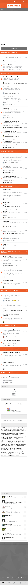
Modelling (7, 198)
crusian (2, 431)
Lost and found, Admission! (10, 93)
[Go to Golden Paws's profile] (3, 529)
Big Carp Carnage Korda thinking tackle (13, 233)
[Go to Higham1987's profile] (3, 217)
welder (18, 430)
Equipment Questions (9, 336)
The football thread (9, 217)
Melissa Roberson (5, 442)
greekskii (9, 430)
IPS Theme (3, 577)
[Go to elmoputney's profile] (3, 69)
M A (9, 451)
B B (23, 453)
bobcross (13, 429)
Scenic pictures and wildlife (9, 176)
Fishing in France (7, 256)
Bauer (5, 437)
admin (2, 430)
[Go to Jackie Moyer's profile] (8, 409)
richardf (18, 436)
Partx (16, 442)
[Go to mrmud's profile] (3, 322)
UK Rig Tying (6, 108)
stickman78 (14, 430)
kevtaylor (24, 427)
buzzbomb (19, 431)
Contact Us (20, 577)
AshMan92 (7, 438)
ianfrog (2, 434)
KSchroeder (9, 452)
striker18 (8, 444)
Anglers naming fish (9, 524)
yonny (2, 429)
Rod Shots (7, 182)
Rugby (8, 437)
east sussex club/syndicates (11, 136)
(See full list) (4, 416)
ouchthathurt (19, 427)
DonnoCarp (3, 441)
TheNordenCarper (18, 451)
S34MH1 (18, 433)
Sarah (25, 446)
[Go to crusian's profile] (3, 520)
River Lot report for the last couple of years (14, 276)
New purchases (8, 515)
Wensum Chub (8, 382)
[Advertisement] (14, 28)
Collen (8, 436)
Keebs (22, 445)
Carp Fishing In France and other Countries (10, 252)
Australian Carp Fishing (8, 325)
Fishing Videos (6, 202)
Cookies (25, 577)
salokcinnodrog (9, 427)
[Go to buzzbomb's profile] (3, 337)
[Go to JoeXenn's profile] (3, 310)
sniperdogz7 (3, 452)
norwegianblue (4, 453)
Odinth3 (18, 446)
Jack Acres (17, 440)
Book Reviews (6, 221)
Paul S (5, 430)
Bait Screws (7, 117)
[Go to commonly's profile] (3, 147)
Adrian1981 (8, 449)
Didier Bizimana (15, 455)
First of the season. (9, 368)
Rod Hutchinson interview (10, 206)
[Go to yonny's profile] (3, 182)
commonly (7, 431)
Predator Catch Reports (8, 362)
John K (14, 446)
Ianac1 (15, 445)
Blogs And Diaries (7, 166)
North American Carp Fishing (9, 294)
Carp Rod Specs (8, 345)
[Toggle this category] (26, 52)
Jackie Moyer (14, 410)
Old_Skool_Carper (5, 448)
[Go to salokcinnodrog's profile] (3, 199)
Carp (4, 154)
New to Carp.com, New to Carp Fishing (12, 76)
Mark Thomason (21, 437)
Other (2, 437)
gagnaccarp (10, 446)
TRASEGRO (3, 449)
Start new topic (14, 48)
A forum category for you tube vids (12, 69)
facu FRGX (16, 438)
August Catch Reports (9, 162)
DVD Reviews (6, 229)
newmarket (22, 440)
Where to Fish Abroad (8, 280)
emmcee (16, 453)
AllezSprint (3, 444)
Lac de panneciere (9, 265)
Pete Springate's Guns (16, 434)
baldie (22, 446)
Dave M (12, 438)
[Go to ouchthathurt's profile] (3, 136)
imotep (23, 444)
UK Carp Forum (5, 73)
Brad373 (22, 452)
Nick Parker (14, 437)
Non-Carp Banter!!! (6, 186)
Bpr (11, 437)
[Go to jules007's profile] (3, 382)
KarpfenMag (12, 442)
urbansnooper (4, 446)
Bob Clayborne (11, 453)
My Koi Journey (8, 172)
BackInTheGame (13, 431)
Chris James (22, 436)
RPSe (19, 442)
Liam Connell (15, 452)
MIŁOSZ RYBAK (4, 451)
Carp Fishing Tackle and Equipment (11, 121)
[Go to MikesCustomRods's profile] (3, 345)
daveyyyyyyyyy (8, 455)
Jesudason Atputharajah (6, 433)
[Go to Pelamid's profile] (3, 277)
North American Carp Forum (9, 290)
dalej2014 (3, 427)
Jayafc (14, 436)
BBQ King (19, 445)
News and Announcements (9, 52)
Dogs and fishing (8, 240)
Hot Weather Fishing (9, 537)
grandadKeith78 (8, 434)
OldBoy (12, 440)
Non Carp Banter (7, 189)
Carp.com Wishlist (7, 64)
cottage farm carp (5, 445)
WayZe (20, 453)
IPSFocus (9, 577)
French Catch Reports (8, 269)
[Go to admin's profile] (3, 61)
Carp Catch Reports (7, 151)
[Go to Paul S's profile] (3, 265)
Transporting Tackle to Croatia (11, 286)
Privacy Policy (14, 577)
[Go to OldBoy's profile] (3, 206)
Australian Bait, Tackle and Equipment (11, 340)
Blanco (20, 444)
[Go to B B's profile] (3, 516)
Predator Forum (5, 349)
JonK (19, 452)
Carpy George (14, 449)
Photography (6, 244)
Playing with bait (8, 104)
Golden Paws (21, 429)
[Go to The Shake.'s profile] (3, 359)
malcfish (22, 442)
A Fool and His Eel (8, 226)
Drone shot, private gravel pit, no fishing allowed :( (15, 247)
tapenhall (23, 441)
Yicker (11, 436)
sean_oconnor (7, 429)
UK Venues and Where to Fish (10, 131)
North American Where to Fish (10, 304)
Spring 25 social (8, 147)
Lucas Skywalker (18, 448)
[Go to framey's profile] (3, 93)
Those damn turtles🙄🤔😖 (10, 300)
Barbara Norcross (14, 441)
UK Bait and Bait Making (8, 96)
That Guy (7, 528)
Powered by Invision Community (14, 578)
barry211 (22, 433)
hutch (9, 440)
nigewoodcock (4, 440)
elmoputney (3, 436)
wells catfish (7, 358)
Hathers (17, 444)
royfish (19, 441)
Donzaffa (12, 451)
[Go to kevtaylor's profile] (3, 83)
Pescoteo (13, 444)
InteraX (16, 429)
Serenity (3, 455)
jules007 (3, 438)
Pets (4, 237)
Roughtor (11, 445)
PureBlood (20, 449)
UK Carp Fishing (6, 86)
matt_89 (13, 433)
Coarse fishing (5, 372)
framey (14, 427)
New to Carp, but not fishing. (11, 321)
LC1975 (8, 441)
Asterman (21, 438)
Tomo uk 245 (12, 448)
